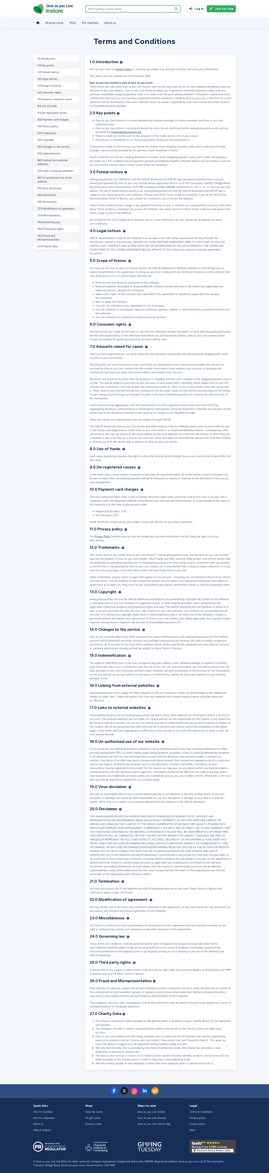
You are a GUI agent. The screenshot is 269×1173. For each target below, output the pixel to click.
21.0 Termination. (47, 201)
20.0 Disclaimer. (47, 195)
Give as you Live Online (151, 1111)
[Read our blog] (155, 1093)
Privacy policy (198, 1117)
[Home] (38, 23)
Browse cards (54, 23)
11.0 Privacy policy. (48, 126)
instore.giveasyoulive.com (126, 132)
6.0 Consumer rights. (50, 92)
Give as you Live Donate (151, 1117)
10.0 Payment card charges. (53, 119)
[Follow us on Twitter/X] (124, 1093)
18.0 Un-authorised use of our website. (55, 179)
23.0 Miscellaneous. (49, 215)
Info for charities (43, 1111)
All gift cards (92, 1117)
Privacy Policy (103, 536)
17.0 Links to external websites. (56, 170)
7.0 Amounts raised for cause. (55, 99)
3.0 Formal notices (48, 72)
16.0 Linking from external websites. (53, 162)
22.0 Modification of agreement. (56, 208)
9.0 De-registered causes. (53, 112)
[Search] (176, 8)
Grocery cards (93, 1123)
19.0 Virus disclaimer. (50, 188)
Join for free (224, 8)
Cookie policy (197, 1123)
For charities (90, 23)
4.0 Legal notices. (48, 78)
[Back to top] (121, 62)
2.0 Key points (46, 65)
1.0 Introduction (46, 58)
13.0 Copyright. (46, 139)
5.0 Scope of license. (50, 85)
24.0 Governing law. (49, 222)
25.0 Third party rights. (51, 228)
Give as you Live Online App (154, 1123)
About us (110, 23)
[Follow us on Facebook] (114, 1093)
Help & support (42, 1129)
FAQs (72, 23)
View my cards (93, 1111)
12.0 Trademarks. (47, 133)
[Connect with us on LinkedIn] (144, 1093)
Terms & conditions (201, 1111)
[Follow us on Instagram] (134, 1093)
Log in (199, 8)
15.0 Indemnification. (49, 153)
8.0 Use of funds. (47, 106)
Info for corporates (44, 1117)
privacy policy (124, 69)
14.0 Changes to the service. (54, 146)
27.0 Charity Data (48, 246)
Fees (192, 1129)
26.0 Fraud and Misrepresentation (48, 237)
